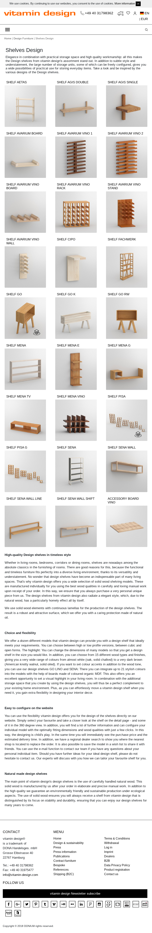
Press (57, 847)
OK (138, 4)
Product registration (117, 869)
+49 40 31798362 (99, 13)
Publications (61, 856)
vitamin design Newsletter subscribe (75, 893)
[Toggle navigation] (7, 29)
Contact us (111, 874)
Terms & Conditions (117, 838)
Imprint (108, 851)
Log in (108, 847)
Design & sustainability (68, 843)
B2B (107, 860)
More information (125, 3)
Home (7, 38)
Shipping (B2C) (63, 874)
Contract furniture (64, 860)
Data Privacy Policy (117, 865)
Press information (64, 851)
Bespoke (59, 865)
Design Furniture (23, 38)
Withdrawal (111, 843)
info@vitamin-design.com (20, 875)
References (61, 869)
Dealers (109, 856)
